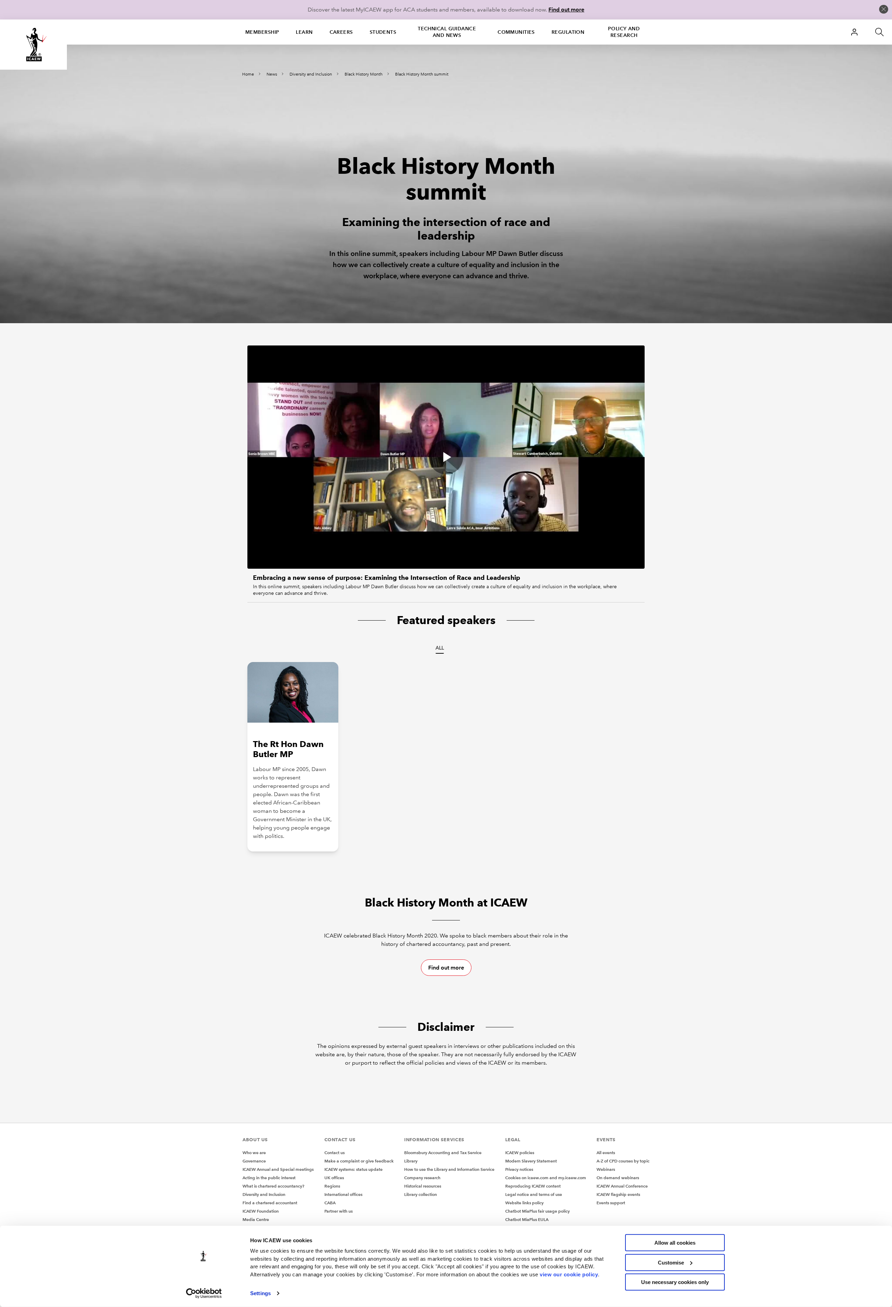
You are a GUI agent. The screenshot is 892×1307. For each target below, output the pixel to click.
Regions (332, 1186)
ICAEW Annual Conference (622, 1186)
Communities (516, 32)
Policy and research (624, 31)
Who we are (254, 1152)
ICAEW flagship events (618, 1194)
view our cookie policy (569, 1274)
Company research (422, 1177)
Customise (671, 1262)
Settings (260, 1293)
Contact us (334, 1152)
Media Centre (256, 1219)
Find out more (566, 9)
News (272, 74)
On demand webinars (618, 1177)
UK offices (334, 1177)
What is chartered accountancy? (273, 1186)
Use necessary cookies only (675, 1282)
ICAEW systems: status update (353, 1169)
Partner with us (338, 1211)
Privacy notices (519, 1169)
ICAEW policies (519, 1152)
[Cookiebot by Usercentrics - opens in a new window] (204, 1293)
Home (248, 74)
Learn (304, 32)
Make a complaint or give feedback (359, 1161)
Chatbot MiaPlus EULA (526, 1219)
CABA (330, 1202)
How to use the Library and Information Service (449, 1169)
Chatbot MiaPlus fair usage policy (537, 1211)
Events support (611, 1202)
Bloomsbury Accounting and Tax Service (443, 1152)
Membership (262, 32)
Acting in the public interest (269, 1177)
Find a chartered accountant (270, 1202)
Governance (254, 1161)
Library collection (420, 1194)
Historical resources (422, 1186)
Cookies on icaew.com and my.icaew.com (545, 1177)
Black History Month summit (421, 74)
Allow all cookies (674, 1243)
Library (410, 1161)
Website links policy (524, 1202)
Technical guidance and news (447, 31)
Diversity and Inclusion (311, 74)
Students (383, 32)
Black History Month (364, 74)
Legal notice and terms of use (533, 1194)
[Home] (33, 44)
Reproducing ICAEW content (533, 1186)
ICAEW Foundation (261, 1211)
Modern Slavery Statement (531, 1161)
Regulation (568, 32)
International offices (343, 1194)
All (440, 648)
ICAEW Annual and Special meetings (278, 1169)
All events (606, 1152)
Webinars (606, 1169)
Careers (341, 32)
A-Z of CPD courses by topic (623, 1161)
